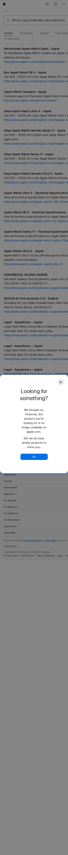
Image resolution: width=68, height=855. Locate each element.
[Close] (61, 382)
